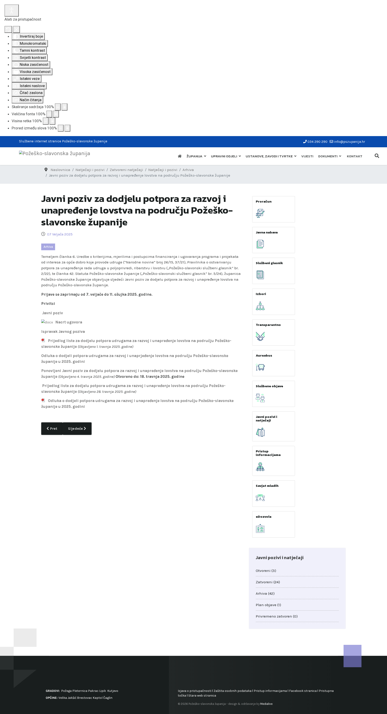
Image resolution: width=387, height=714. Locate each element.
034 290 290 (317, 142)
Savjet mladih (267, 485)
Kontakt (354, 156)
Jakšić (72, 698)
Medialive (266, 703)
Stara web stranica (202, 695)
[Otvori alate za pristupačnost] (11, 10)
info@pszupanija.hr (349, 142)
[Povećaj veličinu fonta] (56, 114)
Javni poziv (52, 313)
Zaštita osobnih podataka (233, 691)
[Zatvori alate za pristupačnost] (16, 29)
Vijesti (307, 156)
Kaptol (98, 698)
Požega (66, 691)
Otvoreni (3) (266, 570)
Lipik (102, 691)
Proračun (263, 201)
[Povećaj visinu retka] (52, 121)
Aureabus (264, 355)
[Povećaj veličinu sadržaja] (64, 107)
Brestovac (84, 698)
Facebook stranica (303, 691)
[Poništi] (8, 29)
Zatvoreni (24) (268, 582)
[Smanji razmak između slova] (61, 128)
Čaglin (107, 698)
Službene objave (269, 386)
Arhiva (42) (265, 593)
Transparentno (268, 324)
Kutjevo (112, 691)
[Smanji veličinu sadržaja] (58, 107)
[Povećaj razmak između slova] (67, 128)
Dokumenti (328, 156)
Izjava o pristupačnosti (194, 691)
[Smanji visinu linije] (46, 121)
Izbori (261, 293)
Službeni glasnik (269, 262)
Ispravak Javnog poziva (63, 331)
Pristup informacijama (268, 453)
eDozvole (263, 516)
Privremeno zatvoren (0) (277, 616)
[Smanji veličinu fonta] (49, 114)
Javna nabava (267, 232)
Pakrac (93, 691)
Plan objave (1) (268, 605)
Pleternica (79, 691)
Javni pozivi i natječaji (266, 418)
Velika (62, 698)
